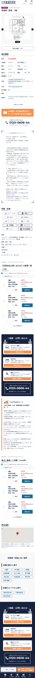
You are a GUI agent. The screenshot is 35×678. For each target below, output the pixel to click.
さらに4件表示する (17, 325)
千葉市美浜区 (15, 86)
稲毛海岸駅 (17, 79)
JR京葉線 (10, 79)
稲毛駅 (19, 81)
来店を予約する (17, 365)
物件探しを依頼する (17, 378)
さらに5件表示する (17, 517)
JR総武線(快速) (12, 81)
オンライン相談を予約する (17, 352)
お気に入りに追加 (18, 104)
